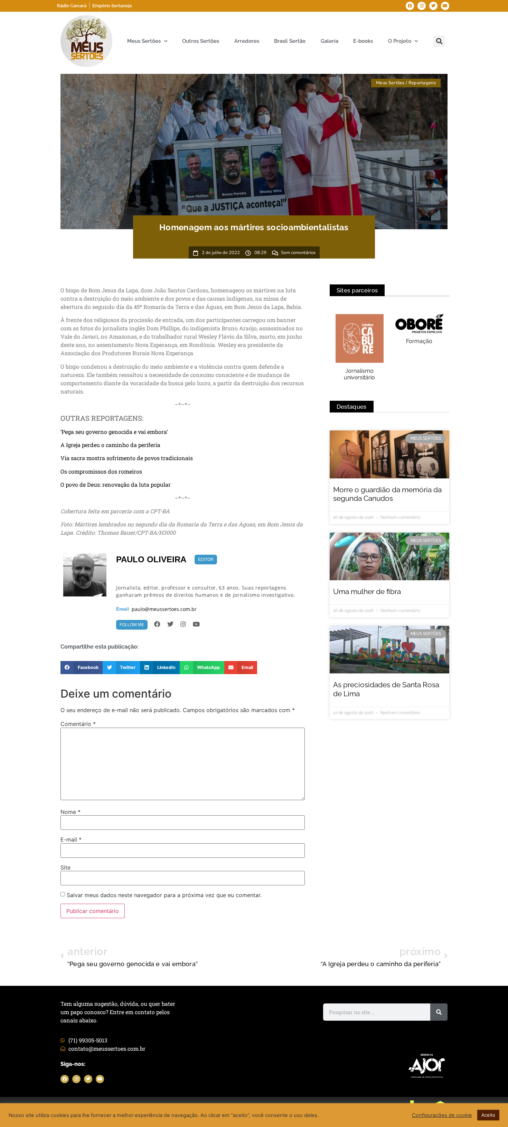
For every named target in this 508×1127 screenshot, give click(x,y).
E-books (363, 41)
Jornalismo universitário (359, 374)
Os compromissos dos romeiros (101, 471)
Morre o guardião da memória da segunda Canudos (387, 494)
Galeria (329, 41)
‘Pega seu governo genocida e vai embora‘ (114, 431)
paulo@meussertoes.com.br (164, 609)
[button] (439, 41)
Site (65, 867)
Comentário (78, 724)
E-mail (71, 839)
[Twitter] (433, 6)
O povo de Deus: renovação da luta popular (115, 484)
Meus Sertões (144, 41)
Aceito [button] (488, 1115)
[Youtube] (445, 6)
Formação (419, 341)
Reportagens (422, 83)
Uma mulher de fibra (367, 591)
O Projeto (399, 41)
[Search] (439, 1012)
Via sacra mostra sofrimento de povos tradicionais (126, 458)
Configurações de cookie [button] (442, 1115)
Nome (70, 812)
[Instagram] (421, 6)
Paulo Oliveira (151, 559)
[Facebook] (410, 6)
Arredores (246, 41)
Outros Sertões (200, 41)
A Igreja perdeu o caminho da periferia (110, 444)
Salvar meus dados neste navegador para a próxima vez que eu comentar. (164, 895)
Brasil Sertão (289, 41)
